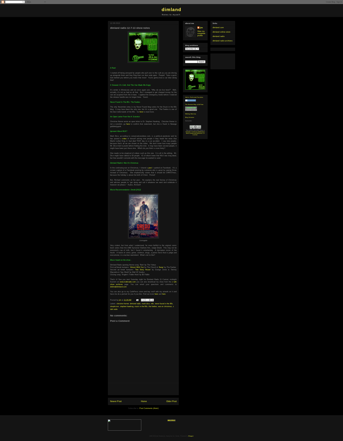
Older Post (171, 401)
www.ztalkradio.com (128, 282)
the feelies (153, 306)
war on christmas (165, 306)
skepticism (114, 306)
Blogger (190, 436)
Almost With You (137, 267)
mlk (152, 304)
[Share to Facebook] (150, 300)
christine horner (123, 304)
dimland (171, 9)
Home (144, 401)
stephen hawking (126, 306)
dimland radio (135, 304)
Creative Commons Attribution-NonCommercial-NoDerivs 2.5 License (195, 133)
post (150, 168)
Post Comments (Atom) (148, 408)
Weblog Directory (190, 114)
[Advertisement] (143, 389)
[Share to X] (147, 300)
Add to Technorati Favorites (194, 97)
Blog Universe (189, 117)
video (124, 139)
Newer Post (116, 401)
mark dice (146, 304)
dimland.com (218, 27)
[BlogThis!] (144, 300)
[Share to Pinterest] (152, 300)
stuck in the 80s (141, 306)
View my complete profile (201, 33)
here (141, 112)
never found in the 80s (164, 304)
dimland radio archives (222, 41)
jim (201, 28)
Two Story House (142, 270)
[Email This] (142, 300)
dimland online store (221, 32)
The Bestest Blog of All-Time (194, 104)
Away (161, 267)
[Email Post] (137, 300)
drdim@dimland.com (118, 287)
